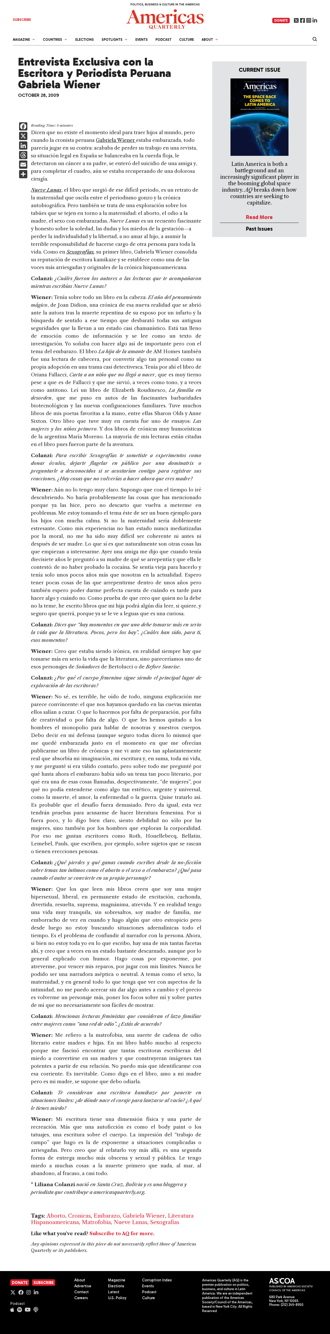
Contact (81, 1292)
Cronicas (79, 1215)
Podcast (163, 40)
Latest (113, 1292)
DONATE (281, 20)
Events (141, 40)
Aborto (56, 1215)
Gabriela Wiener (115, 140)
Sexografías (80, 252)
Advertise (82, 1286)
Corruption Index (157, 1280)
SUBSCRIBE (22, 20)
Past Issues (259, 228)
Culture (186, 40)
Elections (84, 40)
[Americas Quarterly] (165, 18)
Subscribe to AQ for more (121, 1233)
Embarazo (107, 1215)
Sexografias (164, 1222)
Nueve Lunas (130, 1222)
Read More (259, 217)
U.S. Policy (117, 1298)
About (79, 1280)
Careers (81, 1298)
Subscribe (44, 1282)
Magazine (116, 1280)
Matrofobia (96, 1222)
